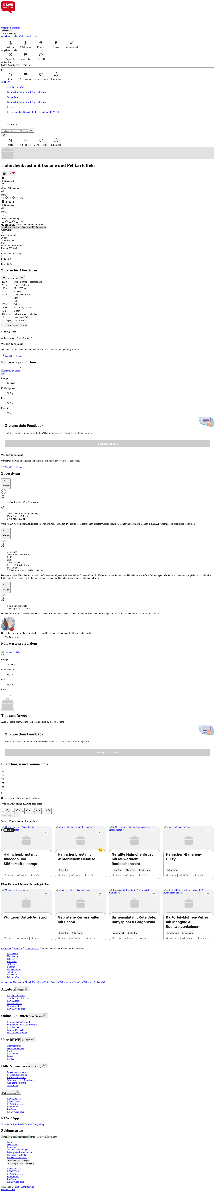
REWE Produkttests (16, 1008)
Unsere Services (14, 1003)
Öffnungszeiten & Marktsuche (21, 1080)
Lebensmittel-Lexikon (17, 1075)
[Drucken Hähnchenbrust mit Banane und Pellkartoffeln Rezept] (4, 173)
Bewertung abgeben (10, 815)
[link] (110, 90)
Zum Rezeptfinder (13, 356)
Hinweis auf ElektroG (17, 1157)
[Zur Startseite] (11, 18)
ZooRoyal (11, 1109)
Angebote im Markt (16, 995)
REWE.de (6, 948)
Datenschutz (12, 1144)
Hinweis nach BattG (16, 1155)
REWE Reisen (14, 1098)
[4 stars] (38, 811)
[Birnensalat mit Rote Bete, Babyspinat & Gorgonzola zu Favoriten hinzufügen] (154, 894)
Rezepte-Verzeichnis (16, 1077)
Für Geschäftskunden (17, 1032)
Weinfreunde (13, 1106)
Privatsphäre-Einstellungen (19, 1152)
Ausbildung (12, 1053)
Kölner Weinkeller (15, 1112)
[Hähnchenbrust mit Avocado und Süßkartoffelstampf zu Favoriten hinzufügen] (45, 831)
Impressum (12, 1147)
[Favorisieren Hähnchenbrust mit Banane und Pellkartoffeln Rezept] (11, 173)
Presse (10, 1056)
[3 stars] (27, 811)
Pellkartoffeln (32, 948)
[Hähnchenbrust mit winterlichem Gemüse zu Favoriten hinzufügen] (99, 831)
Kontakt (10, 1059)
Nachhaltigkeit (13, 1045)
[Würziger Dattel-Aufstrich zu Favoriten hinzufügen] (45, 894)
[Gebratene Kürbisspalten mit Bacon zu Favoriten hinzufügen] (99, 894)
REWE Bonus (13, 1001)
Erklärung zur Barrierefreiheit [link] (20, 1163)
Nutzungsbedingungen (17, 1149)
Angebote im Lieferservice (19, 998)
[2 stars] (17, 811)
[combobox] (14, 131)
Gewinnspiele (13, 1006)
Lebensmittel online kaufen (19, 1022)
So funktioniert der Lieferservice (22, 1024)
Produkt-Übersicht (15, 1030)
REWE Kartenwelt (16, 1104)
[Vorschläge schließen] (4, 135)
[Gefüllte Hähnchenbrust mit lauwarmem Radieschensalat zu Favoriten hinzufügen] (154, 831)
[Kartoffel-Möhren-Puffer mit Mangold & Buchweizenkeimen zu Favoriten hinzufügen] (207, 894)
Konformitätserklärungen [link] (18, 1160)
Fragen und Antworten (17, 1072)
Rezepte (18, 948)
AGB (9, 1141)
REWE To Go (13, 1101)
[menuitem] (10, 44)
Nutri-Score (12, 1085)
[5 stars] (48, 811)
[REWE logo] (5, 82)
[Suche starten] (31, 130)
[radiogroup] (107, 811)
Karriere (11, 1051)
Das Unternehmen (15, 1048)
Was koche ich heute (16, 1083)
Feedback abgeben (107, 443)
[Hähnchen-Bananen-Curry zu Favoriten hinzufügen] (207, 831)
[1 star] (7, 811)
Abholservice (13, 1027)
